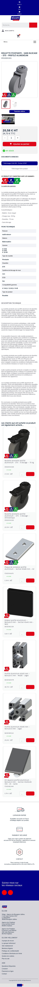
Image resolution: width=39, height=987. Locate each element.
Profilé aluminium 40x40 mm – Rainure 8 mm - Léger (17, 728)
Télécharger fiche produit (20, 168)
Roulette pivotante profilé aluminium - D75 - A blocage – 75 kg (19, 462)
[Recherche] (33, 25)
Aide (19, 9)
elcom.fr (19, 4)
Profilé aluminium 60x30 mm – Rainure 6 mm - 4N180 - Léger (17, 675)
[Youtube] (10, 892)
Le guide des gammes (8, 186)
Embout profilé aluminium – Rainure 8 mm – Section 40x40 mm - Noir (19, 622)
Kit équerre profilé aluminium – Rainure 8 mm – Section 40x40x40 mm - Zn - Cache (18, 782)
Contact (19, 14)
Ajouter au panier (19, 144)
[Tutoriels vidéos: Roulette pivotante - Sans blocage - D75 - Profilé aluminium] (8, 119)
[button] (30, 474)
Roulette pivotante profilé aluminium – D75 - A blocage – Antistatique (17, 516)
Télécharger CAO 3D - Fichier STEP (15, 163)
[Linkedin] (4, 892)
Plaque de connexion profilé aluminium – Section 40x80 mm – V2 (19, 568)
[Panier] (18, 36)
